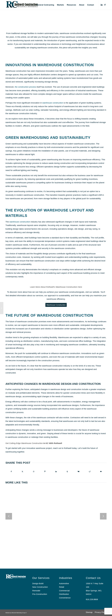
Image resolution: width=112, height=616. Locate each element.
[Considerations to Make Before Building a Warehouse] (1, 308)
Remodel (36, 591)
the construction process (25, 87)
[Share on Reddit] (89, 471)
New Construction (40, 587)
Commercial (64, 591)
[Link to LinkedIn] (101, 4)
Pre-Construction (39, 594)
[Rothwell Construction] (21, 5)
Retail (61, 587)
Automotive (64, 583)
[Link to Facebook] (105, 4)
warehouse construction (52, 103)
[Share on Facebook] (11, 471)
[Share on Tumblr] (67, 471)
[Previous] (8, 516)
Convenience (65, 598)
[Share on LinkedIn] (56, 471)
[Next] (103, 516)
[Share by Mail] (101, 471)
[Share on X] (22, 471)
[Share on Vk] (78, 471)
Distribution (64, 594)
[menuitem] (45, 5)
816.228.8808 (92, 599)
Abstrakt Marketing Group (18, 612)
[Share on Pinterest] (44, 471)
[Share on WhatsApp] (33, 471)
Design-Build (37, 583)
